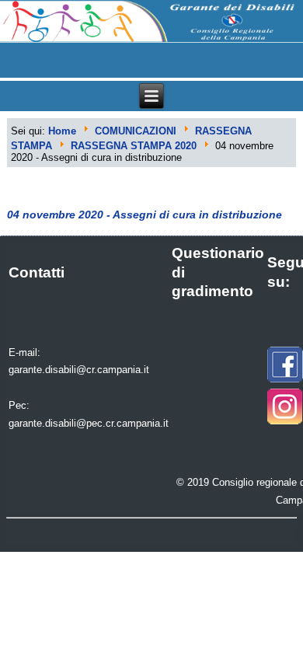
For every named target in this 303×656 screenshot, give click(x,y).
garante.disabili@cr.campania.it (79, 369)
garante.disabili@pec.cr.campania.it (89, 423)
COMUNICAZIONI (135, 131)
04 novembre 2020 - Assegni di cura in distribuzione (144, 214)
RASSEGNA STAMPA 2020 (134, 146)
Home (62, 131)
